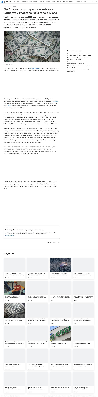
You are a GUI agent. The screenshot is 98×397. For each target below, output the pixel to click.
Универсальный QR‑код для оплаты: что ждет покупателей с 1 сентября (79, 58)
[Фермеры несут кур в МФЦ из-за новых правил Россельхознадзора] (60, 291)
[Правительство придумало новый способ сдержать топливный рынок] (37, 337)
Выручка (55, 101)
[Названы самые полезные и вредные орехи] (14, 359)
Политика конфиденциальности (54, 396)
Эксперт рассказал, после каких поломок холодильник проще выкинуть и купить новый (79, 54)
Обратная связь (92, 396)
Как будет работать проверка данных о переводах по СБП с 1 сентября (78, 62)
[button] (32, 47)
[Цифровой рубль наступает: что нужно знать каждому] (83, 359)
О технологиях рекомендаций (68, 396)
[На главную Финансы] (7, 1)
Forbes (14, 6)
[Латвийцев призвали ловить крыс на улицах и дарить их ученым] (83, 291)
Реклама (12, 396)
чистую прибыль (34, 68)
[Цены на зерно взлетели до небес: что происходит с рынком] (37, 291)
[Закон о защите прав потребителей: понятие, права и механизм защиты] (14, 382)
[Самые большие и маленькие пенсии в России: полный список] (14, 268)
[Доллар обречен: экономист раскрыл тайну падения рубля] (14, 314)
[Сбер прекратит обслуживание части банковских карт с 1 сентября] (60, 337)
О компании (6, 396)
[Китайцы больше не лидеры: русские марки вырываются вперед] (83, 268)
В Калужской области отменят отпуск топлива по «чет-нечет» (80, 66)
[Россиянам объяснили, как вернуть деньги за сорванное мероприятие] (83, 314)
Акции (10, 105)
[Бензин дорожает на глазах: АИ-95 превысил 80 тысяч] (83, 382)
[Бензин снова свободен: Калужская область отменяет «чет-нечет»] (37, 382)
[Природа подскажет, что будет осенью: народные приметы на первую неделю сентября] (37, 314)
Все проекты (18, 396)
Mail (2, 396)
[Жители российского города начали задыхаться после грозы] (60, 314)
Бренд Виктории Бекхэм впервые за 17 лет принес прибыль (79, 70)
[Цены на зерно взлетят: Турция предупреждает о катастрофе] (60, 359)
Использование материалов (82, 396)
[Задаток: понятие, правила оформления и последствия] (83, 337)
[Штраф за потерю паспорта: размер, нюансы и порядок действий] (14, 291)
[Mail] (2, 1)
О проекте (44, 396)
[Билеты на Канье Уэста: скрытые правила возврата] (60, 382)
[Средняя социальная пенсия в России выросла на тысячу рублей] (37, 268)
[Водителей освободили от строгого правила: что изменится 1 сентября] (14, 337)
